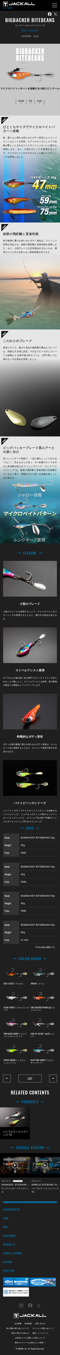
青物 (36, 36)
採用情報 (28, 1323)
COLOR (39, 100)
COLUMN (7, 1262)
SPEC (30, 100)
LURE (5, 1218)
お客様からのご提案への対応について (30, 1337)
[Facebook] (50, 14)
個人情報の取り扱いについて (17, 1328)
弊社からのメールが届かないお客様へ (30, 1342)
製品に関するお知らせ (20, 1332)
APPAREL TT (9, 1244)
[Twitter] (55, 14)
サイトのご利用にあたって (43, 1328)
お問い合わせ (40, 1323)
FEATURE (21, 100)
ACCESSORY (9, 1236)
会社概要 (18, 1323)
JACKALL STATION (12, 1253)
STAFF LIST (9, 1271)
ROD (5, 1227)
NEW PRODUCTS (11, 1209)
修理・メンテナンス (40, 1332)
